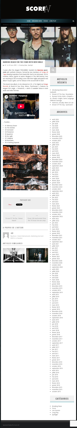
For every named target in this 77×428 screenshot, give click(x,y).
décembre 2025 (57, 136)
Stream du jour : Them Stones (13, 260)
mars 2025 (55, 153)
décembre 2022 (57, 210)
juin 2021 (55, 248)
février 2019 (56, 307)
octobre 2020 (56, 265)
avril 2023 (55, 202)
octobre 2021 (56, 240)
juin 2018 (55, 324)
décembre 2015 (57, 387)
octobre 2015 (56, 391)
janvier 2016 (56, 385)
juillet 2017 (55, 347)
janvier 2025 (56, 157)
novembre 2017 (57, 339)
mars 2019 (55, 305)
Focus (54, 408)
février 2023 (56, 206)
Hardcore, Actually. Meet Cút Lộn (62, 103)
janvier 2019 (56, 309)
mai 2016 (55, 377)
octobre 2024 (56, 164)
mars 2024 (55, 178)
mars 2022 (55, 229)
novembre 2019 (57, 288)
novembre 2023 (57, 187)
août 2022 (55, 218)
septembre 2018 (57, 318)
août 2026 (55, 119)
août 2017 (55, 345)
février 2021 (56, 256)
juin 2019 (55, 299)
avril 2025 (55, 151)
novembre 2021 (57, 237)
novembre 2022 (57, 212)
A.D (5, 65)
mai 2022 (55, 225)
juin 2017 (55, 349)
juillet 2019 (55, 297)
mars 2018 (55, 330)
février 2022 (56, 231)
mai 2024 (55, 174)
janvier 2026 (56, 134)
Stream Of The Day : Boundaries (30, 25)
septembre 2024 (57, 166)
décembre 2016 (57, 362)
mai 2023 (55, 199)
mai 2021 (55, 250)
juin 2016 (55, 375)
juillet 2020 (55, 271)
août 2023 (55, 193)
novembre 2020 (57, 263)
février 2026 (56, 132)
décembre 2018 (57, 311)
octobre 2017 (56, 341)
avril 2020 (55, 278)
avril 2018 (55, 328)
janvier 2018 (56, 334)
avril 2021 (55, 252)
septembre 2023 (57, 191)
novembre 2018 (57, 313)
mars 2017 (55, 356)
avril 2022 (55, 227)
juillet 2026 (55, 121)
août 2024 (55, 168)
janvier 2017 (56, 360)
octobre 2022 (56, 214)
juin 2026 (55, 124)
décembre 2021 (57, 235)
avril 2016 (55, 379)
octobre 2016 (56, 366)
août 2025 (55, 143)
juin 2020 (55, 273)
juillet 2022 (55, 221)
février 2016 (56, 383)
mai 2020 (55, 275)
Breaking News (23, 65)
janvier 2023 (56, 208)
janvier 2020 (56, 284)
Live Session (56, 410)
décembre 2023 (57, 185)
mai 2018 (55, 326)
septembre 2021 (57, 242)
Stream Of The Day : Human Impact (14, 219)
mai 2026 (55, 126)
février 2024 (56, 181)
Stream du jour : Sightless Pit (37, 260)
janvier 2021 (56, 259)
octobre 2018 (56, 316)
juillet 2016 (55, 372)
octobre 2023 (56, 189)
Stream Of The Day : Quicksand (62, 105)
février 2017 (56, 358)
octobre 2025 (56, 140)
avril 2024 (55, 176)
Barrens (40, 70)
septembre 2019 (57, 292)
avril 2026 (55, 128)
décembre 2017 (57, 337)
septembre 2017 (57, 343)
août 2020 (55, 269)
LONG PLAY (52, 21)
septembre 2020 (57, 267)
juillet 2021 (55, 246)
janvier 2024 (56, 183)
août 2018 (55, 320)
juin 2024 (55, 172)
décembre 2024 (57, 159)
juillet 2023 (55, 195)
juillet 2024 (55, 170)
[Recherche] (73, 21)
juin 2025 (55, 147)
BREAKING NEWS (37, 21)
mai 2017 (55, 351)
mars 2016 (55, 381)
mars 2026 (55, 130)
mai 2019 (55, 301)
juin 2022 (55, 223)
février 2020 (56, 282)
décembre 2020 (57, 261)
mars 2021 (55, 254)
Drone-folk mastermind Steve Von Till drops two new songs (37, 219)
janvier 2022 (56, 233)
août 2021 (55, 244)
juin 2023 (55, 197)
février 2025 (56, 155)
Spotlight (30, 65)
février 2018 (56, 332)
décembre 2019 (57, 286)
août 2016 (55, 370)
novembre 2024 (57, 162)
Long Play (55, 412)
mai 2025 (55, 149)
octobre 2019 (56, 290)
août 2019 (55, 294)
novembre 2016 (57, 364)
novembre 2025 (57, 138)
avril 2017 (55, 353)
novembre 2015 (57, 389)
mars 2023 (55, 204)
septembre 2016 (57, 368)
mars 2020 (55, 280)
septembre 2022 (57, 216)
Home (28, 21)
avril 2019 (55, 303)
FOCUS (46, 21)
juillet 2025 (55, 145)
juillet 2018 (55, 322)
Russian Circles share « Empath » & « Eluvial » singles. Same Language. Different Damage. (62, 98)
